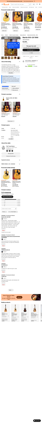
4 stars (2, 200)
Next (10, 290)
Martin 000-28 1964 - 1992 (12, 98)
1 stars (2, 205)
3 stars (2, 202)
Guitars (10, 7)
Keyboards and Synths (24, 7)
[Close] (18, 43)
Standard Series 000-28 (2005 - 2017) (14, 315)
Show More (11, 72)
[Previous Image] (3, 46)
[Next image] (10, 16)
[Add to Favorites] (10, 13)
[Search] (30, 4)
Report (3, 230)
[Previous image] (2, 16)
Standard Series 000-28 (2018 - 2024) (24, 315)
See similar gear (12, 38)
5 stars (2, 199)
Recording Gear (31, 7)
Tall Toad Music (28, 60)
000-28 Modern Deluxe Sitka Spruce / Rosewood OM (34, 315)
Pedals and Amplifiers (15, 7)
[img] (34, 60)
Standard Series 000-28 (4, 314)
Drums (36, 7)
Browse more (10, 121)
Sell (33, 4)
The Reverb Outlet (5, 7)
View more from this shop (10, 156)
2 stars (2, 204)
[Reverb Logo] (6, 4)
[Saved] (37, 4)
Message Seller (11, 153)
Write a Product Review (7, 196)
